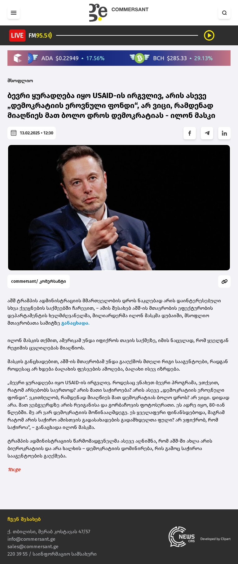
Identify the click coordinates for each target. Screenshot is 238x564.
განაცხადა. (75, 323)
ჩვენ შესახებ (24, 519)
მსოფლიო (20, 80)
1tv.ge (13, 469)
